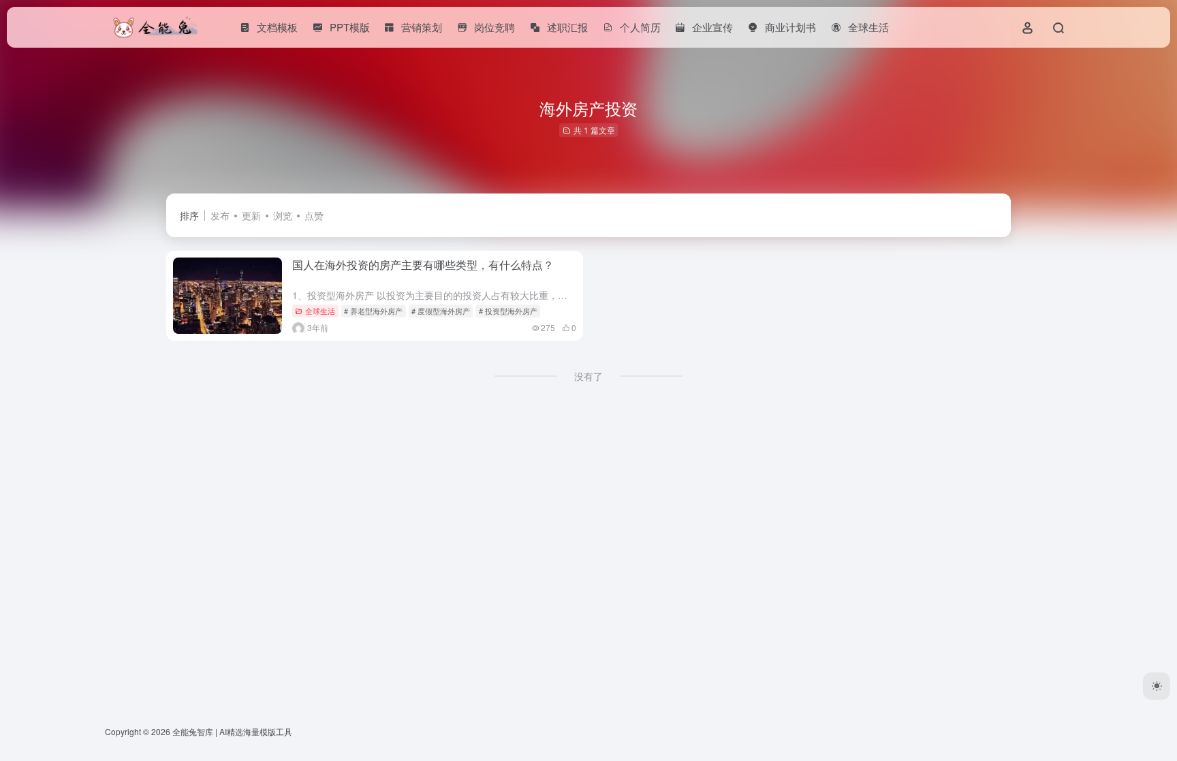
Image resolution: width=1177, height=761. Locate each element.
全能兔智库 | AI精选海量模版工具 (232, 731)
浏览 (282, 215)
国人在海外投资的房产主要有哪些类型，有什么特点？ (423, 265)
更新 (251, 215)
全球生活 (320, 310)
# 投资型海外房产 (508, 310)
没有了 (588, 376)
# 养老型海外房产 (373, 310)
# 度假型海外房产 (440, 310)
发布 (220, 215)
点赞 (314, 215)
